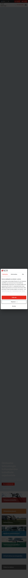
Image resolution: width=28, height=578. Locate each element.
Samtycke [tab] (5, 274)
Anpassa (13, 301)
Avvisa (14, 306)
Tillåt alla (14, 297)
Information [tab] (14, 274)
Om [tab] (23, 274)
